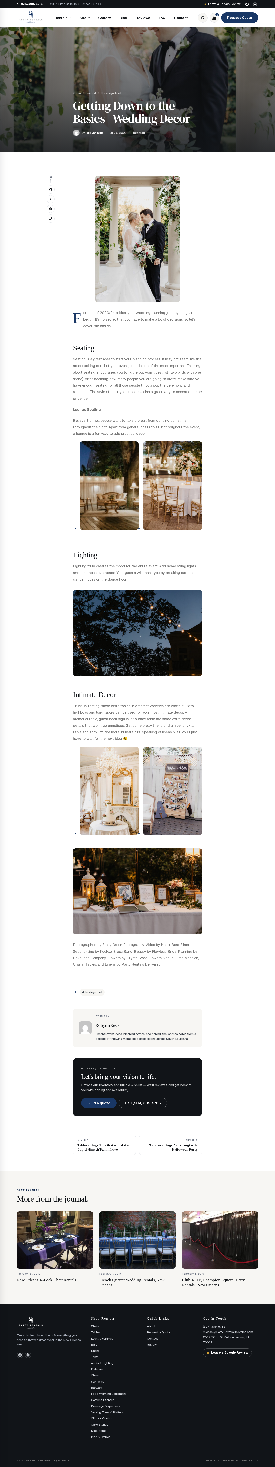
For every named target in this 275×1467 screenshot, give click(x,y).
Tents (95, 1357)
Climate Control (101, 1418)
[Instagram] (255, 4)
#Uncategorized (92, 992)
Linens (95, 1351)
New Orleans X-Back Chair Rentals (46, 1280)
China (95, 1375)
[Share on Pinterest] (51, 209)
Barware (96, 1388)
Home (77, 93)
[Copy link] (51, 218)
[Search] (203, 18)
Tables (95, 1332)
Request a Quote (158, 1332)
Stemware (97, 1381)
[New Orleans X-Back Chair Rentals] (55, 1240)
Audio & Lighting (102, 1363)
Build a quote (98, 1103)
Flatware (97, 1369)
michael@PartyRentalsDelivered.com (228, 1332)
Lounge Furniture (102, 1338)
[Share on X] (51, 199)
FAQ (162, 18)
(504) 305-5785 (214, 1327)
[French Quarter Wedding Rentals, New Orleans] (137, 1240)
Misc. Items (98, 1431)
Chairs (95, 1326)
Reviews (143, 18)
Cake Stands (99, 1424)
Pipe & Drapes (100, 1437)
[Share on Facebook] (51, 189)
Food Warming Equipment (108, 1394)
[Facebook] (247, 4)
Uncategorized (111, 93)
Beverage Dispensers (105, 1406)
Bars (94, 1344)
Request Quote (239, 18)
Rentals (61, 18)
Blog (123, 18)
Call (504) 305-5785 (143, 1103)
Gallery (104, 18)
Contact (181, 18)
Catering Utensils (102, 1400)
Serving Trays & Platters (107, 1412)
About (84, 18)
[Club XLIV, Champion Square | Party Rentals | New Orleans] (220, 1240)
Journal (91, 93)
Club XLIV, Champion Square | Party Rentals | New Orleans (213, 1282)
